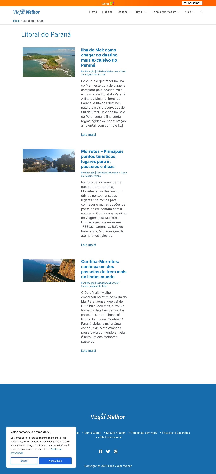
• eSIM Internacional (109, 437)
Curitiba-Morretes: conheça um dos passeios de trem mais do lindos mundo (104, 269)
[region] (41, 447)
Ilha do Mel (99, 74)
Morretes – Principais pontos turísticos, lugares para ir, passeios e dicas (102, 159)
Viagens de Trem (98, 286)
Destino (123, 11)
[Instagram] (116, 451)
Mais (188, 11)
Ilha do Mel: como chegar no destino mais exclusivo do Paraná (99, 57)
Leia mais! (88, 135)
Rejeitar (24, 460)
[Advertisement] (174, 90)
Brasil (139, 11)
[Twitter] (108, 451)
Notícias (107, 11)
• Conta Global (91, 432)
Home (93, 11)
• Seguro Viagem (115, 432)
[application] (129, 11)
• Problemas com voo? (142, 432)
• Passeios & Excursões (175, 432)
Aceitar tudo (55, 460)
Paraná (97, 175)
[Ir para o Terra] (108, 3)
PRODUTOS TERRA (192, 3)
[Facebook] (100, 451)
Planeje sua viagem (164, 11)
